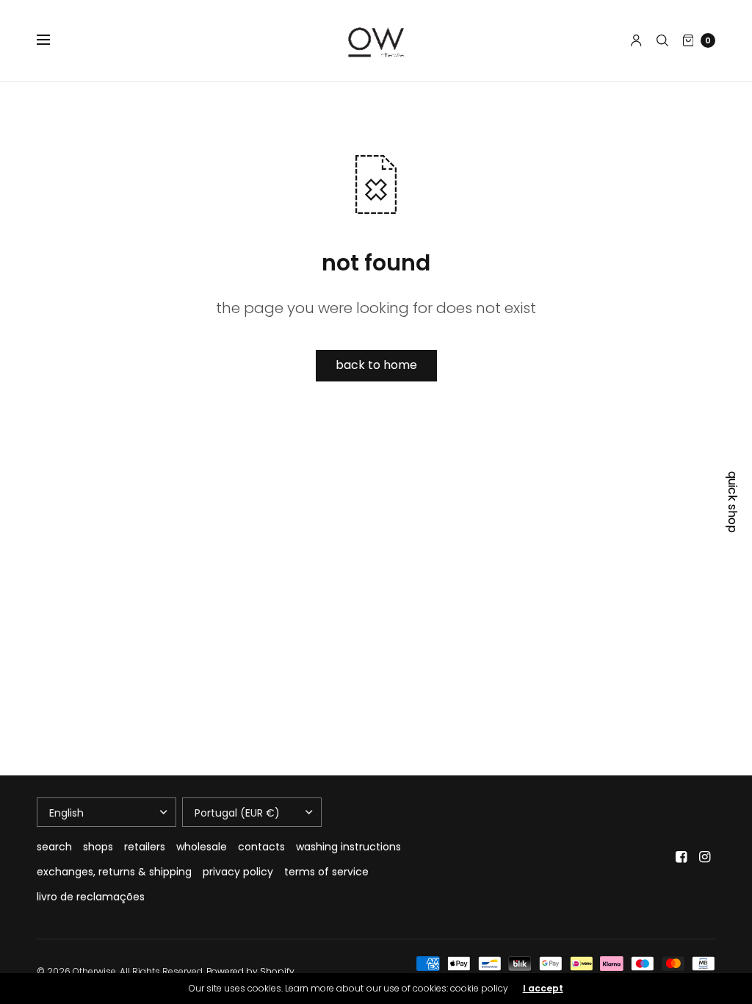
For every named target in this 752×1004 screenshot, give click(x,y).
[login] (636, 40)
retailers (144, 846)
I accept (543, 988)
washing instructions (348, 846)
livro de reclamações (91, 896)
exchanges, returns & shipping (114, 871)
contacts (261, 846)
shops (98, 846)
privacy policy (238, 871)
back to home (376, 364)
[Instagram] (705, 857)
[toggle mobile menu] (53, 40)
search (54, 846)
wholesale (201, 846)
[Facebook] (681, 857)
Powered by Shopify (250, 971)
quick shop (732, 502)
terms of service (326, 871)
